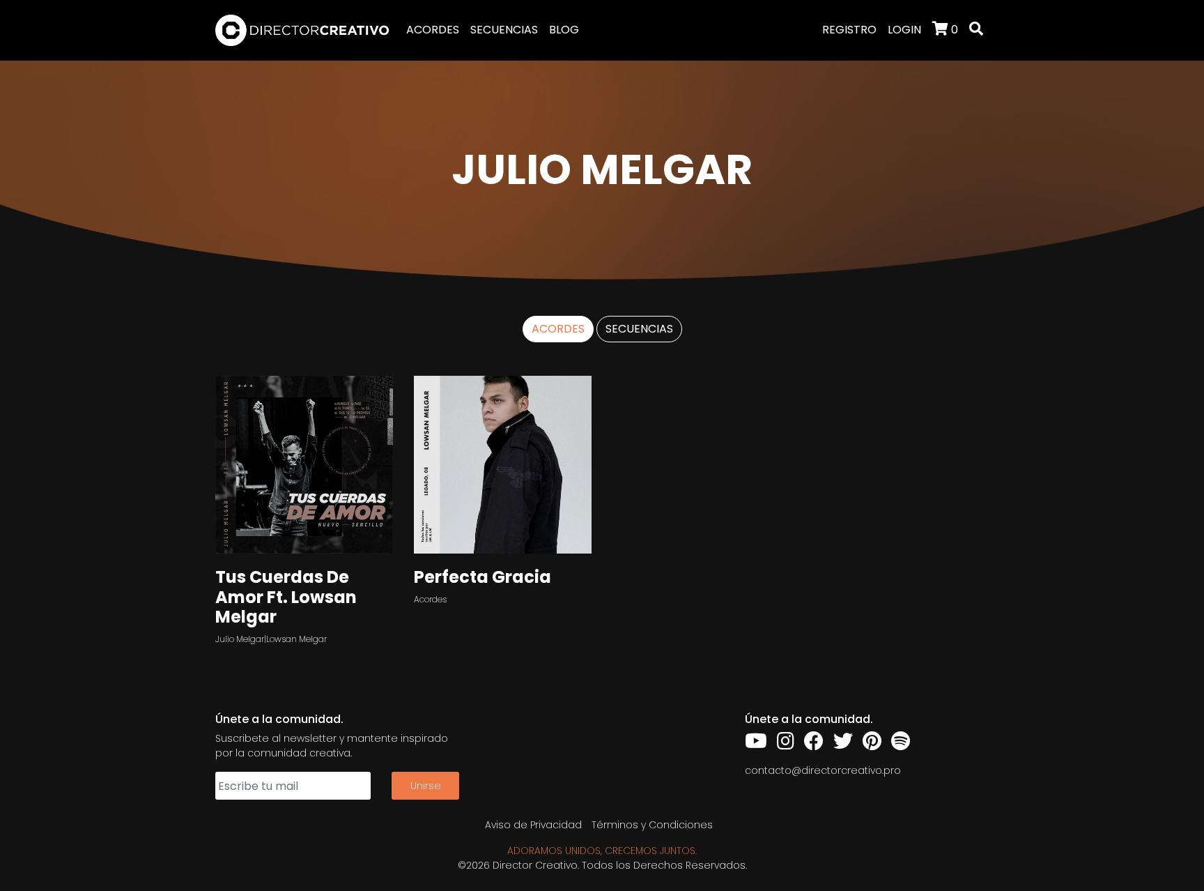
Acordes (430, 599)
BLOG (564, 30)
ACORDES (432, 30)
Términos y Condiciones (652, 825)
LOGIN (904, 30)
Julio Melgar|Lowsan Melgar (271, 639)
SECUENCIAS (504, 30)
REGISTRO (849, 30)
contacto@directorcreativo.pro (823, 770)
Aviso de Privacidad (533, 825)
